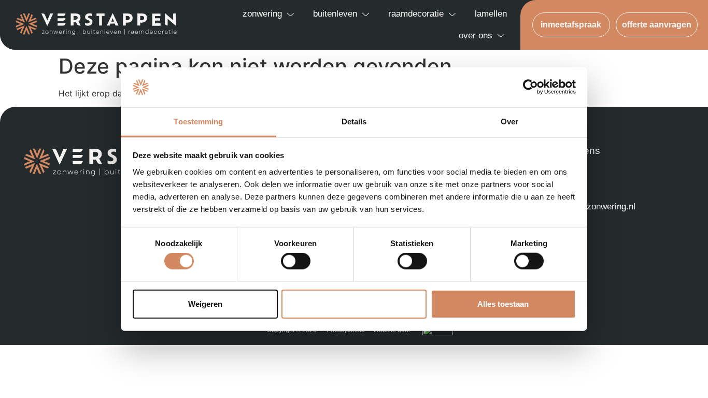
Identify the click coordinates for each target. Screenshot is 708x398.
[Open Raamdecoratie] (452, 14)
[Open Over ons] (501, 35)
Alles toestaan (503, 303)
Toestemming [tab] (198, 121)
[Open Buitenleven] (366, 14)
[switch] (295, 261)
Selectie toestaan (354, 303)
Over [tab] (509, 121)
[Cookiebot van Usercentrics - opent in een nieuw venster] (530, 87)
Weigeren (205, 303)
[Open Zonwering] (290, 14)
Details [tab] (354, 121)
